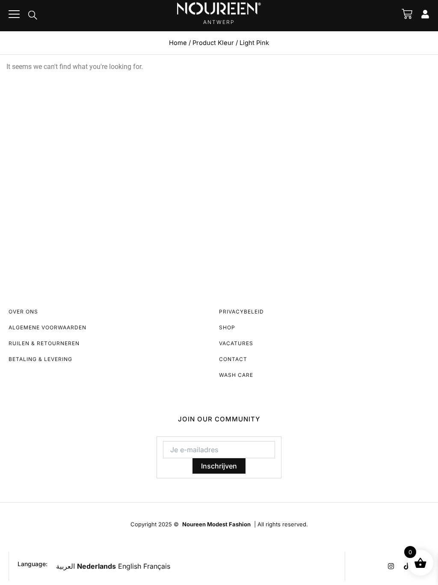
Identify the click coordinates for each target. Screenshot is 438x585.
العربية (65, 566)
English (129, 566)
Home (178, 43)
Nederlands (96, 566)
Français (156, 566)
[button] (32, 15)
